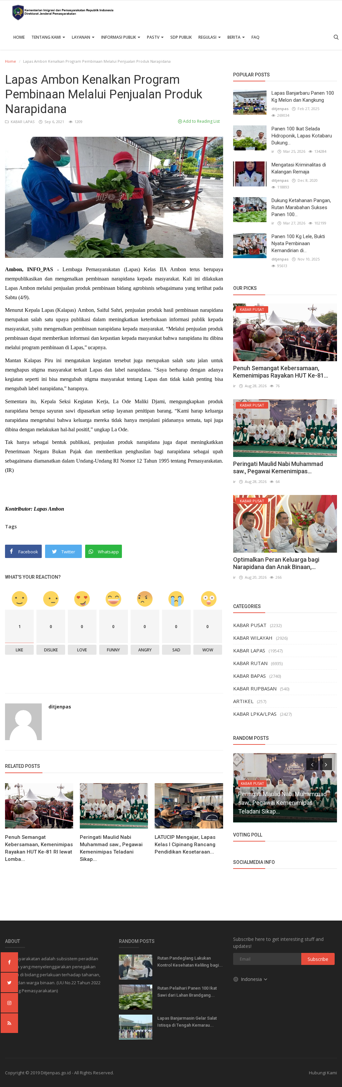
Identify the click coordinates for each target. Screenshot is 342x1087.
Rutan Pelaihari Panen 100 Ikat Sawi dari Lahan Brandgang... (187, 992)
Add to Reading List (201, 121)
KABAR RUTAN (250, 663)
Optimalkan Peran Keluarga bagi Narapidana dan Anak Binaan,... (276, 563)
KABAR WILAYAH (253, 637)
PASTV (153, 37)
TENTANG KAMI (46, 37)
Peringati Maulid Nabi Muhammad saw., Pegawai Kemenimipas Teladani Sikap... (111, 848)
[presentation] (312, 764)
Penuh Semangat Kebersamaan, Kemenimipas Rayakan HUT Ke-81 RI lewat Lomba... (39, 848)
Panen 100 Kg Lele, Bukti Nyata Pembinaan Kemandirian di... (298, 243)
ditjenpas (59, 706)
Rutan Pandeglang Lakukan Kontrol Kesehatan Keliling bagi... (190, 962)
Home (19, 37)
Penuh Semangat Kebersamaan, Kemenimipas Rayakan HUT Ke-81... (280, 372)
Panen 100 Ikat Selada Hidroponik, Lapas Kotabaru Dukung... (302, 136)
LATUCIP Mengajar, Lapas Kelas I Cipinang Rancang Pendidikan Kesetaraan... (185, 844)
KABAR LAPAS (22, 121)
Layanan (81, 37)
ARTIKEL (243, 701)
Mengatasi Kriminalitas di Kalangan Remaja (299, 168)
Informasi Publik (119, 37)
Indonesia (252, 979)
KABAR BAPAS (249, 675)
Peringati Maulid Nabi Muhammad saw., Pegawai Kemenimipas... (278, 467)
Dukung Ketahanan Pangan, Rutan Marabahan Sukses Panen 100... (301, 207)
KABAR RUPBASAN (255, 688)
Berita (234, 37)
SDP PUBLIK (181, 37)
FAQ (255, 37)
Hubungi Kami (323, 1073)
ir (273, 151)
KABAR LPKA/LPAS (255, 713)
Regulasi (207, 37)
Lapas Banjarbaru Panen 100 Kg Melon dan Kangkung (303, 96)
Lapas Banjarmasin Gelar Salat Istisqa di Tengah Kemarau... (187, 1022)
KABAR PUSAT (250, 625)
